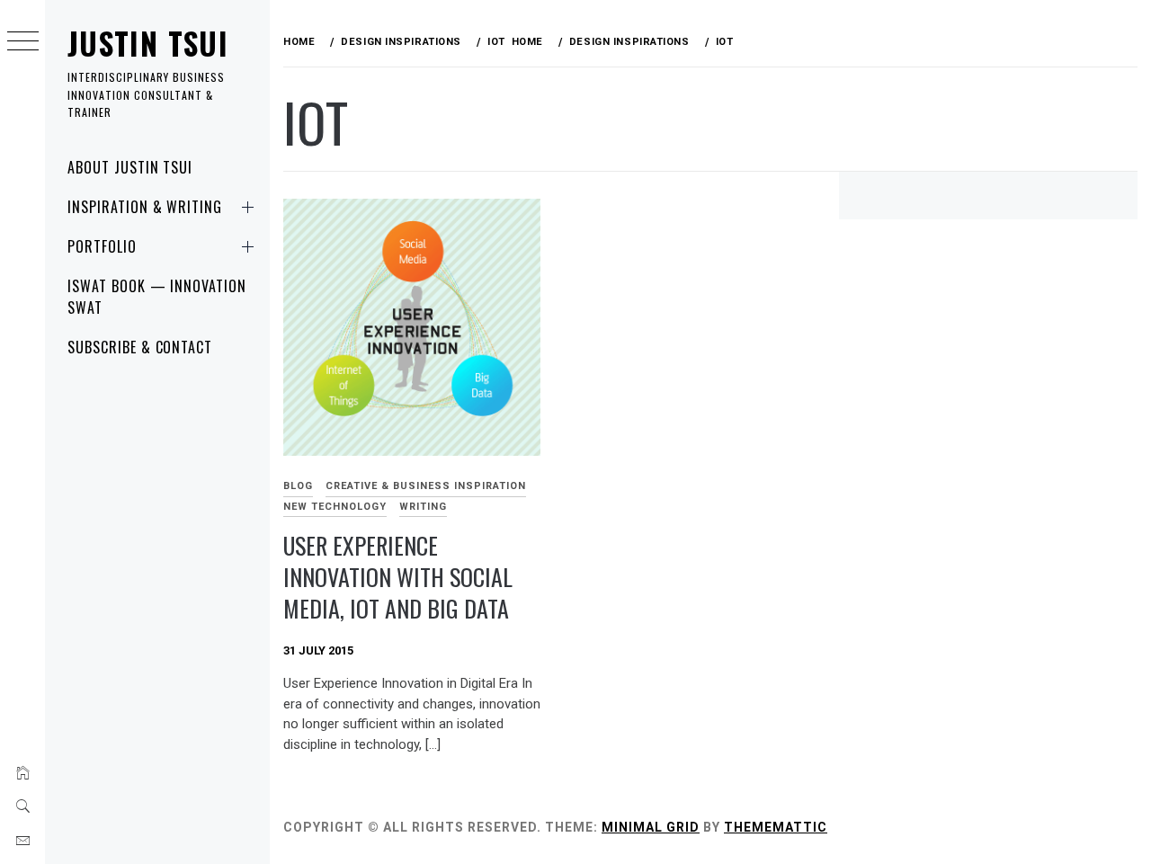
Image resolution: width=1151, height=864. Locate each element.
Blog (298, 486)
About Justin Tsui (129, 167)
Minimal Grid (651, 827)
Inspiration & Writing (144, 207)
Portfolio (102, 246)
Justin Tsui (147, 43)
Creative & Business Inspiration (426, 486)
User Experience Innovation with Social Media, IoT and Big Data (398, 576)
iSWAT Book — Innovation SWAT (156, 296)
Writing (423, 506)
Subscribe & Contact (139, 347)
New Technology (335, 506)
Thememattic (775, 827)
